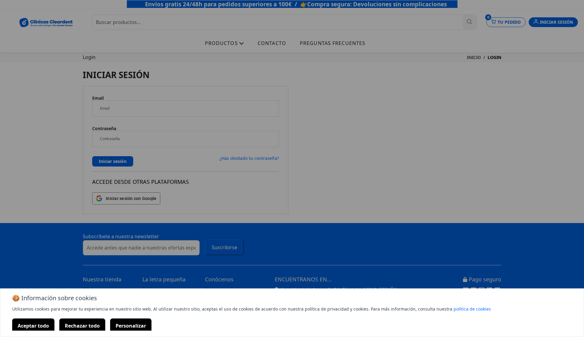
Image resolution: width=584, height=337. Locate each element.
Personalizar (131, 325)
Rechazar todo (82, 325)
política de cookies (472, 309)
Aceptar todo (33, 325)
